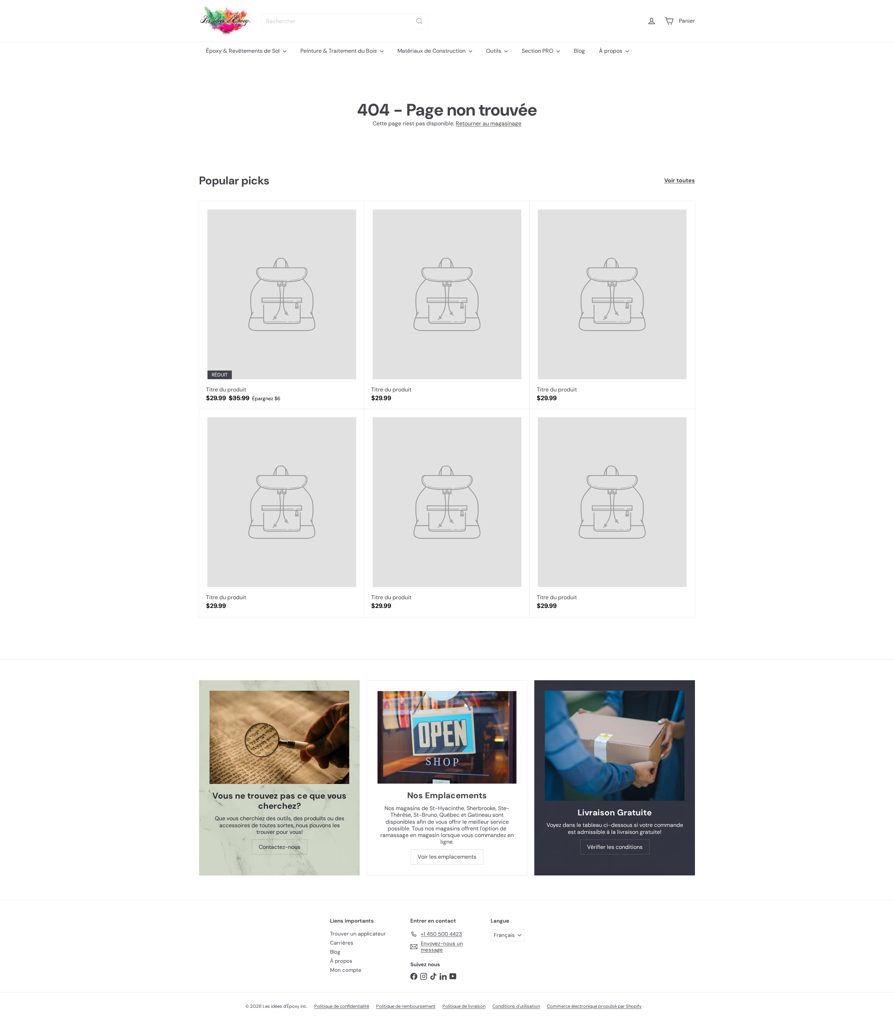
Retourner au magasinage (488, 123)
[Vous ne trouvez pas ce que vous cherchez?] (279, 737)
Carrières (341, 942)
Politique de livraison (463, 1006)
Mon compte (345, 970)
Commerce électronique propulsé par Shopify (594, 1006)
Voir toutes (679, 180)
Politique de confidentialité (341, 1006)
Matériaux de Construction (432, 50)
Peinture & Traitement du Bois (339, 50)
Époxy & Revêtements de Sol (243, 50)
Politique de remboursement (405, 1006)
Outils (494, 50)
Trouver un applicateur (358, 933)
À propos (611, 50)
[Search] (419, 21)
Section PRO (538, 50)
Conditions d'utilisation (516, 1006)
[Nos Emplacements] (447, 737)
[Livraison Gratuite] (614, 746)
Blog (579, 50)
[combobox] (345, 21)
